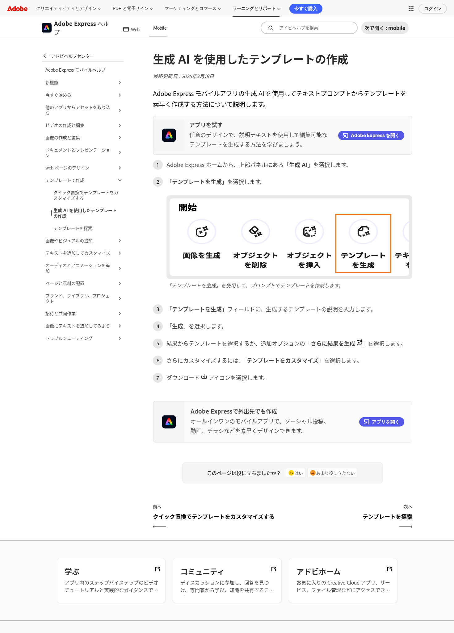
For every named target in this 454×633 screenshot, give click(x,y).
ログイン (432, 8)
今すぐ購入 (305, 8)
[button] (411, 9)
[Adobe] (17, 8)
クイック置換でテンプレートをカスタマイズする (85, 195)
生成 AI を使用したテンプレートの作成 (85, 213)
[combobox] (309, 28)
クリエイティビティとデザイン (66, 8)
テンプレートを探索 (72, 228)
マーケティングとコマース (190, 8)
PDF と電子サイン (131, 8)
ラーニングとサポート (254, 8)
